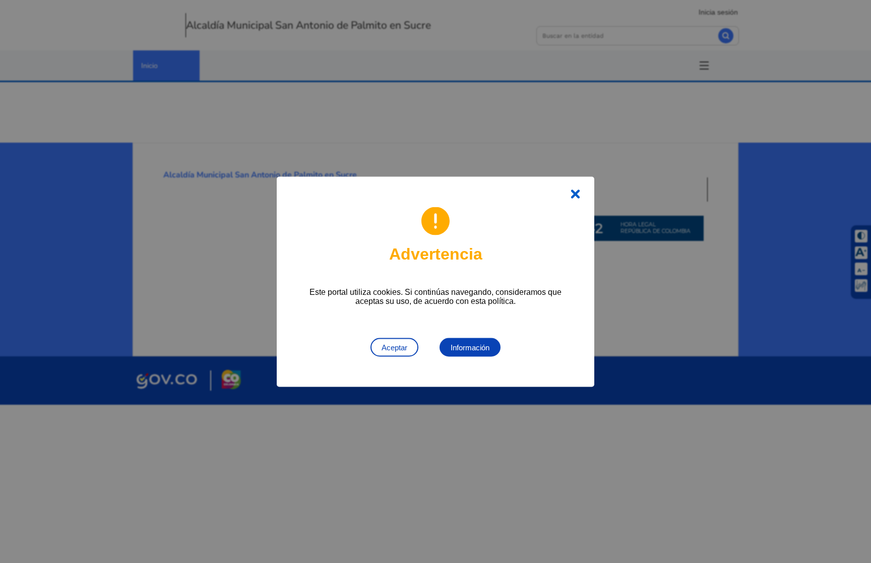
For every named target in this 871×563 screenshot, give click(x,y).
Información (470, 347)
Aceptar (394, 347)
